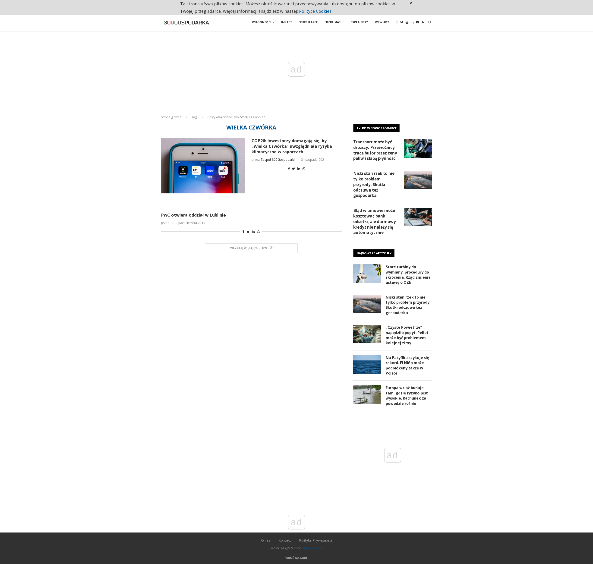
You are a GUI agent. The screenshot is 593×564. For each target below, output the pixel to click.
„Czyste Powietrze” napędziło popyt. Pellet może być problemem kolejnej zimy (407, 335)
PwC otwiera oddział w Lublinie (193, 215)
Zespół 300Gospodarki (278, 159)
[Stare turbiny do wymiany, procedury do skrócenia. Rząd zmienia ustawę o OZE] (367, 273)
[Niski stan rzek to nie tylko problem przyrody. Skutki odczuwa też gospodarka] (418, 180)
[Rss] (422, 22)
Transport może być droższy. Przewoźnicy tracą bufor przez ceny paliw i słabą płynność (375, 150)
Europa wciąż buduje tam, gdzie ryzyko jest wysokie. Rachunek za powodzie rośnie (407, 395)
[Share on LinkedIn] (298, 168)
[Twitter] (401, 22)
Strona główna (171, 117)
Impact (286, 22)
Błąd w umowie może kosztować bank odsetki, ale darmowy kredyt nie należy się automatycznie (374, 221)
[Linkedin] (412, 22)
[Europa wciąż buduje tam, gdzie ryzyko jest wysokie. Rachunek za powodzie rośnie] (367, 394)
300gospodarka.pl (312, 548)
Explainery (359, 22)
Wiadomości (261, 22)
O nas (265, 540)
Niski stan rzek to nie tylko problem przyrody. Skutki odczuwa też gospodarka (373, 184)
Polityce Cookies (315, 11)
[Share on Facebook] (289, 168)
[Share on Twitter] (293, 168)
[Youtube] (417, 22)
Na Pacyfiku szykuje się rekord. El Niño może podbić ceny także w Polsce (407, 365)
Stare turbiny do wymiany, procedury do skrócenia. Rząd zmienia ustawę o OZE (408, 274)
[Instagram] (407, 22)
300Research (308, 22)
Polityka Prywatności (315, 540)
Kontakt (284, 540)
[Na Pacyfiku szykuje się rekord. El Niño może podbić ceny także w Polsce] (367, 364)
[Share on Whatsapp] (304, 168)
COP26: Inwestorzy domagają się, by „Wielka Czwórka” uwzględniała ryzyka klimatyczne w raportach (292, 146)
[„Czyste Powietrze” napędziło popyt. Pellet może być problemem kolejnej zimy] (367, 334)
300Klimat (333, 22)
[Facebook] (397, 22)
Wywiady (382, 22)
